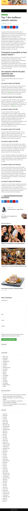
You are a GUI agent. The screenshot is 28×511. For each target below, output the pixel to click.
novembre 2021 (6, 493)
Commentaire (4, 300)
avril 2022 (5, 485)
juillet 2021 (5, 499)
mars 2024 (5, 457)
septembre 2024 (6, 448)
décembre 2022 (6, 473)
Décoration (5, 369)
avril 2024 (5, 456)
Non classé (5, 381)
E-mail (3, 320)
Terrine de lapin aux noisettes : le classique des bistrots (12, 288)
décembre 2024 (6, 443)
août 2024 (5, 449)
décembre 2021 (6, 492)
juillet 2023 (5, 462)
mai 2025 (5, 435)
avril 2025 (5, 437)
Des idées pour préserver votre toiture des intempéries (14, 394)
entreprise (5, 370)
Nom (2, 314)
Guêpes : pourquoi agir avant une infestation (12, 396)
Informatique (5, 375)
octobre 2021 (6, 495)
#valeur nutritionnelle (12, 195)
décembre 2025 (6, 424)
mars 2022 (5, 487)
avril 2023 (5, 467)
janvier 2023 (5, 471)
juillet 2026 (5, 415)
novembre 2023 (6, 460)
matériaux (5, 380)
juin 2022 (5, 482)
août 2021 (5, 498)
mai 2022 (5, 484)
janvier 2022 (5, 490)
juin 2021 (5, 501)
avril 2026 (5, 418)
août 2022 (5, 479)
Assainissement (6, 361)
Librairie (4, 378)
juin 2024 (5, 453)
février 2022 (5, 488)
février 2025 (5, 440)
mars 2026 (5, 420)
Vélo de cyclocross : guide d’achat (15, 209)
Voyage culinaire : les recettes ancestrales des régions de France (13, 266)
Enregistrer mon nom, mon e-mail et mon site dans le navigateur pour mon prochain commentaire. (12, 335)
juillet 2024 (5, 451)
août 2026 (5, 414)
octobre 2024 (6, 446)
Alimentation (4, 14)
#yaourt (20, 195)
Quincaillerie (5, 383)
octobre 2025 (6, 428)
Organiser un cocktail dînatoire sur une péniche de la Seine (13, 243)
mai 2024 (5, 454)
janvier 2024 (5, 459)
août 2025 (5, 431)
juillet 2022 (5, 481)
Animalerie (5, 359)
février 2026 (5, 421)
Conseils (4, 366)
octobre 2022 (6, 476)
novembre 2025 (6, 426)
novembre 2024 (6, 445)
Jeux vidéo (5, 377)
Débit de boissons (6, 367)
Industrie (5, 373)
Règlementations (6, 384)
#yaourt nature (5, 197)
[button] (3, 11)
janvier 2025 (5, 442)
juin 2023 (5, 463)
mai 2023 (5, 465)
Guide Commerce (14, 509)
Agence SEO (5, 356)
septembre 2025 (6, 429)
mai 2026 (5, 417)
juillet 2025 (5, 432)
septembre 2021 (6, 496)
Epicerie (4, 372)
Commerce (5, 364)
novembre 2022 (6, 474)
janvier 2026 (5, 423)
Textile (4, 386)
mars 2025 (5, 439)
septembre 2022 (6, 478)
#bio (5, 195)
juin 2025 (5, 434)
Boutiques (5, 362)
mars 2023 (5, 468)
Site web (3, 326)
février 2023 (5, 470)
